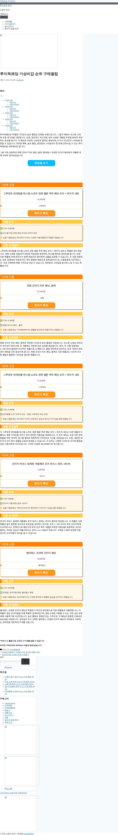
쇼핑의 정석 (5, 10)
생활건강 (8, 713)
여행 (6, 718)
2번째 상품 (9, 107)
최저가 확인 (41, 213)
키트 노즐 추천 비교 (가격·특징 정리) (19, 682)
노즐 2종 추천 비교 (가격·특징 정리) (19, 684)
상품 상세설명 (14, 104)
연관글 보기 (41, 163)
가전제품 (8, 22)
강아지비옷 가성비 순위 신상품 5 (15, 655)
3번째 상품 (9, 113)
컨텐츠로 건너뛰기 (7, 1)
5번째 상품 (9, 125)
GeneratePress (28, 834)
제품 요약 (13, 102)
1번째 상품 (9, 100)
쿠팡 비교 (8, 722)
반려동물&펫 (10, 24)
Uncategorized (10, 703)
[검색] (25, 661)
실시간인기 (9, 26)
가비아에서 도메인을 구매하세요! (13, 793)
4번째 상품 (9, 119)
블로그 (7, 710)
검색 (2, 657)
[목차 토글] (1, 96)
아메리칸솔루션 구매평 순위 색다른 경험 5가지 (21, 652)
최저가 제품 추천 (11, 29)
